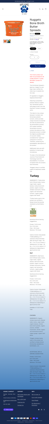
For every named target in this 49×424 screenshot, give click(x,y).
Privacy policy (31, 420)
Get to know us (36, 394)
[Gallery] (14, 30)
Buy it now (38, 66)
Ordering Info (21, 402)
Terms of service (39, 420)
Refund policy (25, 420)
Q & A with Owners (37, 397)
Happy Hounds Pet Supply (15, 420)
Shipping (32, 35)
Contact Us (21, 405)
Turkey (33, 49)
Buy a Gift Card (22, 399)
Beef (40, 49)
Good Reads (35, 400)
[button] (2, 9)
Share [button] (32, 70)
